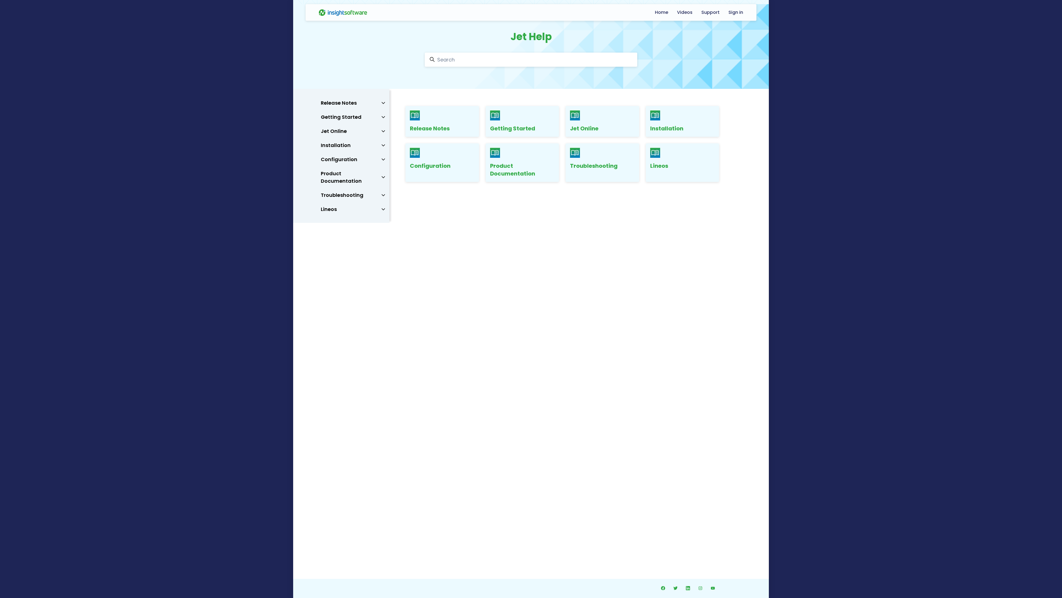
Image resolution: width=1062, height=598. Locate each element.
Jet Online (584, 128)
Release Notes (430, 128)
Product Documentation (512, 169)
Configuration (430, 166)
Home (661, 12)
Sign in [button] (735, 12)
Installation (666, 128)
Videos (685, 12)
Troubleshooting (594, 166)
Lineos (659, 166)
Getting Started (512, 128)
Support (710, 12)
